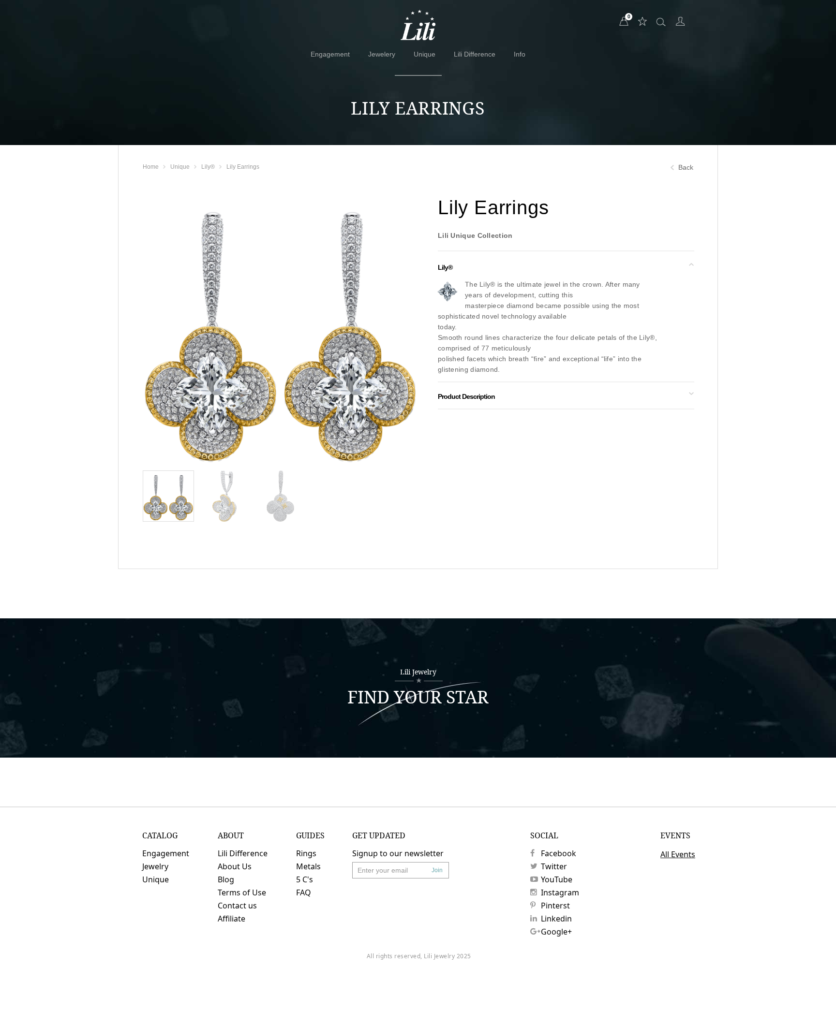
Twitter (554, 866)
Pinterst (555, 905)
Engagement (330, 54)
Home (151, 167)
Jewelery (381, 54)
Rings (306, 853)
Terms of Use (242, 892)
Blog (226, 879)
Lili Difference (474, 54)
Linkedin (556, 918)
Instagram (560, 892)
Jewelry (155, 866)
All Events (677, 854)
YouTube (556, 879)
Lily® (208, 167)
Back (685, 167)
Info (519, 54)
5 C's (304, 879)
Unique (424, 54)
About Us (235, 866)
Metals (308, 866)
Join (437, 870)
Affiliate (231, 918)
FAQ (303, 892)
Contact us (237, 905)
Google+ (556, 932)
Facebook (558, 853)
